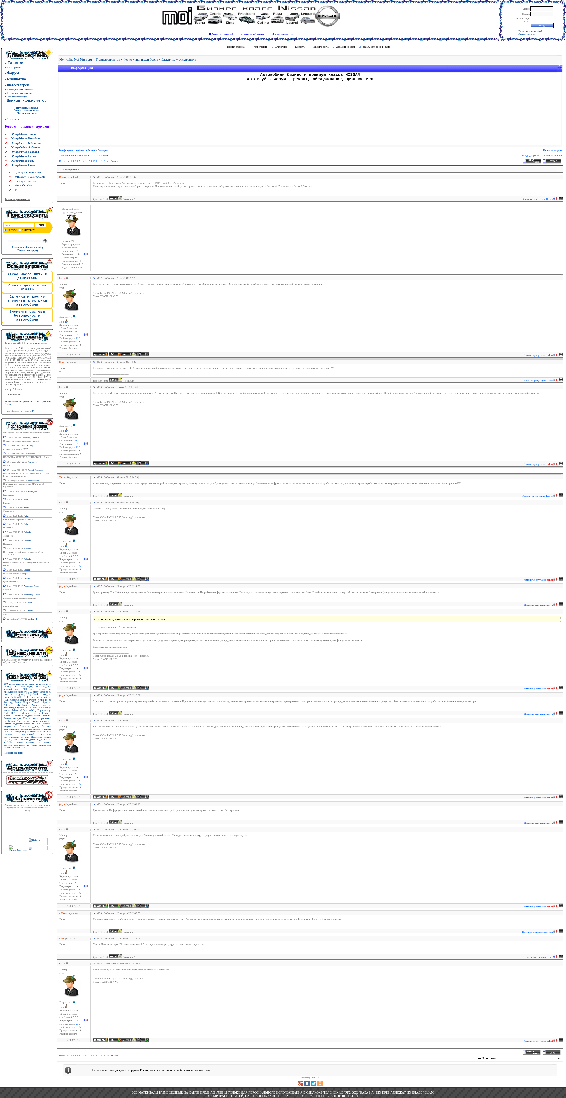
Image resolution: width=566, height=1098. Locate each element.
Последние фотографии (19, 93)
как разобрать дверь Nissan (27, 746)
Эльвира (30, 445)
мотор (6, 614)
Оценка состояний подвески (33, 721)
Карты (6, 503)
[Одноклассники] (320, 1083)
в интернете (28, 229)
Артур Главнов (32, 437)
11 (97, 161)
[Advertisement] (310, 113)
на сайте (12, 229)
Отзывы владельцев (17, 96)
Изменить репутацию (538, 199)
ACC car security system (37, 697)
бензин (373, 701)
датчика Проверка (31, 736)
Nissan (7, 715)
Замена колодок (12, 718)
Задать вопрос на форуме (376, 46)
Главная (16, 63)
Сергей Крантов (35, 470)
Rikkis (27, 578)
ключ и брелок (11, 606)
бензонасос (8, 495)
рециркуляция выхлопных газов (19, 598)
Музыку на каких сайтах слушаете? (21, 441)
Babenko (27, 532)
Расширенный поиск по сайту (28, 247)
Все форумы (66, 150)
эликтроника (187, 59)
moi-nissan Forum (146, 59)
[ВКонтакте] (307, 1083)
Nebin (26, 499)
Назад (62, 161)
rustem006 (31, 454)
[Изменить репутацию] (85, 335)
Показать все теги (13, 752)
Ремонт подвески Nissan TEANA (22, 723)
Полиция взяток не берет (16, 573)
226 (78, 338)
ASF (6, 713)
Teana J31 (8, 536)
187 (79, 341)
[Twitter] (313, 1083)
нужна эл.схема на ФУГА (15, 449)
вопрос (6, 465)
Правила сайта (321, 46)
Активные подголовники (26, 715)
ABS (13, 697)
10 (88, 161)
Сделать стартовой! (222, 33)
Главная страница (236, 46)
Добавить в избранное (252, 33)
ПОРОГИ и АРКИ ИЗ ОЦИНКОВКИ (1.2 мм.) (26, 457)
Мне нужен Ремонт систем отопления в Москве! (27, 433)
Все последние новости (17, 199)
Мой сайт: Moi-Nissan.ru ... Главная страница (89, 59)
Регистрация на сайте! (530, 31)
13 (104, 161)
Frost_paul (33, 491)
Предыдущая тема (531, 155)
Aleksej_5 (32, 462)
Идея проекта (14, 67)
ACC (19, 697)
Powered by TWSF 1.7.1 (310, 1078)
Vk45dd (7, 589)
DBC (13, 713)
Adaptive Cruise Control (17, 705)
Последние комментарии (20, 89)
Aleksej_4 (32, 619)
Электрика (168, 59)
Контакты (300, 46)
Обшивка (8, 527)
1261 (75, 331)
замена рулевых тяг (28, 742)
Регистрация (260, 46)
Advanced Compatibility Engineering (31, 710)
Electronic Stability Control (34, 713)
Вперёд (114, 161)
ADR (28, 707)
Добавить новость (345, 46)
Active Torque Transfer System (32, 702)
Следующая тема (553, 155)
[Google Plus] (300, 1083)
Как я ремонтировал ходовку (18, 519)
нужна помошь (10, 581)
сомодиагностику (191, 835)
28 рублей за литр (36, 694)
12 (100, 161)
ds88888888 (33, 480)
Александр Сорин (32, 586)
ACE (6, 699)
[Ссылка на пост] (93, 177)
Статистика (13, 119)
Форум (127, 59)
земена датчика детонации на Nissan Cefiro (27, 743)
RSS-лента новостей (282, 33)
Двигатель (8, 511)
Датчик (46, 715)
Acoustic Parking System (23, 699)
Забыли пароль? (526, 33)
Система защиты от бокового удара (27, 725)
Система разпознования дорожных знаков (27, 727)
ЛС (32, 411)
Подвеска (7, 544)
